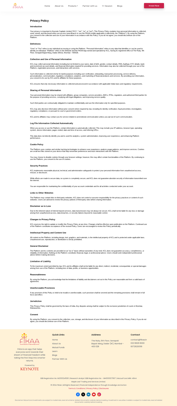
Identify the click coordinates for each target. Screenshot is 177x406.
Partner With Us (59, 359)
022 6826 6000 (137, 343)
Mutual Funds (58, 347)
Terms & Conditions (76, 388)
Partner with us (90, 6)
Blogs (119, 6)
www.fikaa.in (71, 33)
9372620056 (136, 346)
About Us (59, 6)
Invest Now (154, 5)
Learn (54, 351)
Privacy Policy (92, 388)
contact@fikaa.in (139, 339)
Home (47, 6)
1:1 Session (107, 6)
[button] (73, 6)
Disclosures (104, 388)
